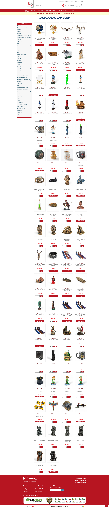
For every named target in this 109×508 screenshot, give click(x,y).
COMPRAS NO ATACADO (51, 10)
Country (19, 50)
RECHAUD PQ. (67, 164)
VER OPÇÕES (39, 45)
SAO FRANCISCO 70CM (40, 63)
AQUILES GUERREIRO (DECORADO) (67, 215)
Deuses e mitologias (21, 54)
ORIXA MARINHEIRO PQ (40, 113)
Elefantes (19, 60)
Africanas (19, 31)
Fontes (18, 64)
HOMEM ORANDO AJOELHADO (67, 240)
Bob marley (19, 43)
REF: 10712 (81, 137)
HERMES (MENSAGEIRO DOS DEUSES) (53, 340)
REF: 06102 (67, 37)
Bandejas (19, 39)
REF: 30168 (39, 313)
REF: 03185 (39, 288)
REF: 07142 (39, 137)
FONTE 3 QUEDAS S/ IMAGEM (67, 340)
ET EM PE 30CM (67, 88)
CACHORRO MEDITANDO (39, 440)
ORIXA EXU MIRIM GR (67, 113)
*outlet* (19, 25)
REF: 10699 (39, 464)
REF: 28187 (39, 62)
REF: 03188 (67, 187)
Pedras (18, 100)
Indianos (19, 81)
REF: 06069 (39, 263)
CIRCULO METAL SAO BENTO (53, 39)
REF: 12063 (81, 338)
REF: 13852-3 (67, 313)
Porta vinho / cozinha (22, 104)
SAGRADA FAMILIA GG (80, 63)
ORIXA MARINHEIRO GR (53, 113)
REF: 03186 (53, 238)
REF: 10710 (39, 363)
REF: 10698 (53, 464)
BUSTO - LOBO (40, 239)
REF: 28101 (81, 238)
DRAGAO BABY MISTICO (53, 440)
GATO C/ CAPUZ (39, 465)
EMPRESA (33, 10)
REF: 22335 (81, 288)
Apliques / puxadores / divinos (24, 35)
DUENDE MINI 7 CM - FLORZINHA (53, 390)
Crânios (18, 52)
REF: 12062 (53, 338)
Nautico (19, 94)
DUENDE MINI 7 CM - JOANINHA (67, 390)
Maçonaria (19, 85)
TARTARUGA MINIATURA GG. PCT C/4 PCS (39, 416)
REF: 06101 (81, 37)
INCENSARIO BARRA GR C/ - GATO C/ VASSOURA (67, 315)
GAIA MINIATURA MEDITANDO (80, 215)
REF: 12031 (67, 213)
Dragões (19, 56)
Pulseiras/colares (21, 108)
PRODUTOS (40, 10)
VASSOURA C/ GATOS (80, 415)
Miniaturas (19, 91)
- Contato (25, 493)
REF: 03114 (53, 187)
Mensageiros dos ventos (22, 89)
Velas (18, 114)
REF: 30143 (53, 87)
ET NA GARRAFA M (40, 214)
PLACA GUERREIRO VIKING (67, 415)
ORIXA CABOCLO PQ (39, 314)
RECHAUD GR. (53, 164)
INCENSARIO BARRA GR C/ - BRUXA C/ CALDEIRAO (39, 340)
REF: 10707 (81, 413)
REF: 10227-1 (80, 388)
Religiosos (19, 110)
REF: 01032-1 (67, 363)
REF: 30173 (81, 87)
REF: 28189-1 (53, 37)
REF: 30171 (67, 112)
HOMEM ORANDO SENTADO (81, 240)
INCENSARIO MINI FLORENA (53, 215)
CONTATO (27, 11)
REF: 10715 (39, 87)
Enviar (63, 490)
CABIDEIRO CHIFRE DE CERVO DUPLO (67, 39)
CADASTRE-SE (74, 10)
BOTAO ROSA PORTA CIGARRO (39, 390)
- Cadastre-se (26, 489)
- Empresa (36, 493)
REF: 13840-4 (80, 112)
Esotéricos (19, 62)
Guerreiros (19, 66)
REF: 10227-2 (67, 388)
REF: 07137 (81, 363)
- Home (24, 488)
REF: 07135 (39, 388)
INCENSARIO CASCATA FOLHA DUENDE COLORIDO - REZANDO (81, 114)
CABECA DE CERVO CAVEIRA (81, 39)
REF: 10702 (81, 438)
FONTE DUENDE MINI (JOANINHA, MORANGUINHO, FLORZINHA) (67, 365)
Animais (19, 33)
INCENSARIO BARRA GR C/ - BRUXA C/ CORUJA (67, 265)
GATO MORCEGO (80, 440)
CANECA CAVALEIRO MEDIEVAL (39, 139)
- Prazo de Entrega (38, 489)
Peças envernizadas (21, 98)
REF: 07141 (39, 187)
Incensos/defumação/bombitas (24, 79)
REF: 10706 (53, 438)
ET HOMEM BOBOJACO (81, 139)
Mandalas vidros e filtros (22, 87)
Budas (18, 46)
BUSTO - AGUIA (67, 189)
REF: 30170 (39, 162)
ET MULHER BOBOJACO (67, 139)
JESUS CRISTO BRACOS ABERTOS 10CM (53, 139)
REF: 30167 (53, 313)
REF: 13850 (67, 288)
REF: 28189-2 (39, 37)
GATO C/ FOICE (53, 465)
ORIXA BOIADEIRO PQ (53, 314)
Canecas (19, 48)
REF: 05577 (81, 187)
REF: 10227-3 (53, 388)
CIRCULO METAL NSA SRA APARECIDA (39, 39)
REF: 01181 (67, 338)
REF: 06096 (67, 62)
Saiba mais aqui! (69, 13)
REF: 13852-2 (80, 313)
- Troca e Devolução (38, 491)
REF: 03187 (39, 238)
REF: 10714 (67, 87)
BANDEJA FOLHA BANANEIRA (80, 290)
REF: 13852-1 (39, 338)
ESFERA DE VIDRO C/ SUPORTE (39, 89)
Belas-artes (19, 41)
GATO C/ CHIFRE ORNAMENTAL (67, 441)
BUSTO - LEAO (53, 239)
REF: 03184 (53, 363)
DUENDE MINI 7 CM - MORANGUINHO (80, 390)
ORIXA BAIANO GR (53, 88)
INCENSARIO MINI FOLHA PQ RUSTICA (67, 290)
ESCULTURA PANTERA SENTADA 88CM (53, 365)
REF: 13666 (53, 213)
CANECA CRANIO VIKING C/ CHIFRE (39, 190)
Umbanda (19, 112)
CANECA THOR (81, 365)
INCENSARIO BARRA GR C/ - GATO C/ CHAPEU (80, 315)
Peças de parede (21, 96)
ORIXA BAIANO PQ (81, 88)
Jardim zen (19, 83)
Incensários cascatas (21, 71)
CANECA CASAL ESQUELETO (80, 165)
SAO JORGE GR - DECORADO (80, 340)
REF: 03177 (39, 413)
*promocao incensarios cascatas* (22, 28)
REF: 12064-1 (53, 137)
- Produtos (25, 491)
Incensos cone (20, 73)
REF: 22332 (53, 162)
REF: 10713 (67, 137)
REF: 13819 (53, 263)
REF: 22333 (67, 162)
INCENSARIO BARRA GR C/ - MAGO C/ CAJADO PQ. (80, 265)
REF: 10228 (39, 213)
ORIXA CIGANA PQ (53, 289)
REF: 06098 (53, 62)
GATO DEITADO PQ (53, 189)
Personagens (20, 102)
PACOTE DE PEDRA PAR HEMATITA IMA (40, 365)
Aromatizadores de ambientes (24, 37)
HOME (26, 10)
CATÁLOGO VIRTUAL (63, 10)
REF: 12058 (67, 413)
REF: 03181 (39, 438)
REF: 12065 (81, 62)
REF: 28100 (67, 238)
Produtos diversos (21, 106)
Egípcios (19, 58)
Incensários (19, 69)
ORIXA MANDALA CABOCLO (39, 164)
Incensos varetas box (22, 77)
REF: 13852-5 (80, 263)
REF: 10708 (53, 413)
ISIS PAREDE (53, 415)
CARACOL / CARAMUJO (40, 289)
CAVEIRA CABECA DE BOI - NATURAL (39, 265)
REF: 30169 (53, 288)
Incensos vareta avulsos (22, 75)
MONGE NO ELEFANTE (81, 189)
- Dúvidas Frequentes (38, 488)
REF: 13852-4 (67, 263)
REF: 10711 (81, 213)
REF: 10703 (67, 438)
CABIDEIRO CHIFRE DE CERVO (53, 64)
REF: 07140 (81, 162)
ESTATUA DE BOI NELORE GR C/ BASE (67, 64)
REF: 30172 (53, 112)
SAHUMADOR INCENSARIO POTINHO (53, 265)
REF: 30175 (39, 112)
